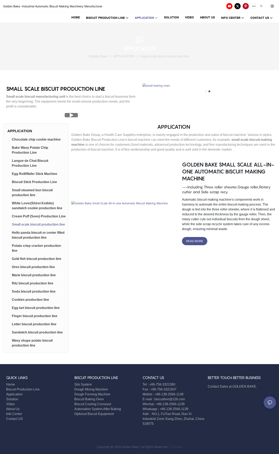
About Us (13, 409)
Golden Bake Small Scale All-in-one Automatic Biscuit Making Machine (228, 171)
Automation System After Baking (97, 409)
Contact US (15, 418)
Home (10, 384)
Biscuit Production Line (23, 389)
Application (14, 394)
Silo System (83, 384)
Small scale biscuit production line (164, 56)
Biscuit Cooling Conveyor (92, 404)
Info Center (14, 414)
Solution (12, 399)
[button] (206, 91)
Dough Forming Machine (92, 394)
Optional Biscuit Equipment (94, 414)
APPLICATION (124, 56)
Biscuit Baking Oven (89, 399)
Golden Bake (98, 56)
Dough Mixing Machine (91, 389)
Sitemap (177, 446)
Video (10, 404)
